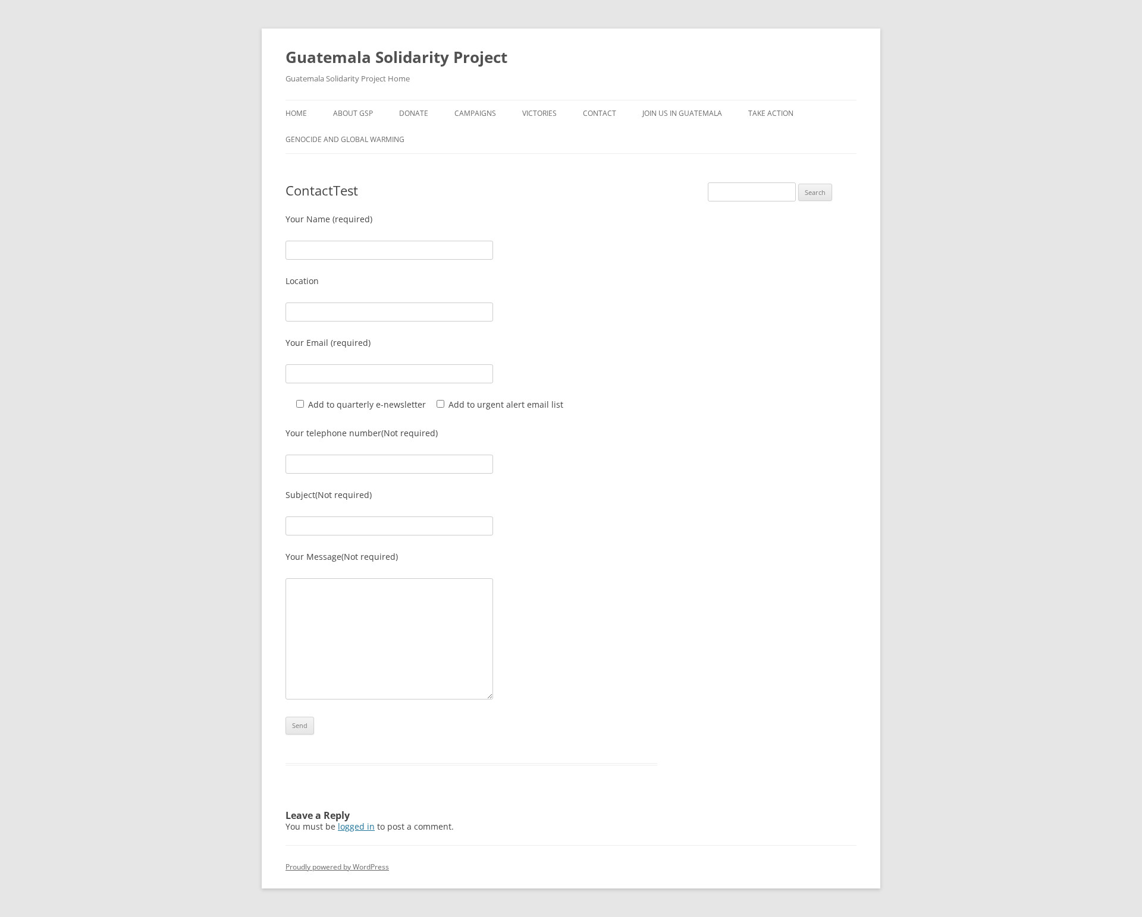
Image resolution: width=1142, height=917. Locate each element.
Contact (599, 113)
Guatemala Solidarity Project (396, 57)
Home (296, 113)
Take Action (770, 113)
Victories (539, 113)
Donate (413, 113)
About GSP (353, 113)
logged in (356, 826)
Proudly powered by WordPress (337, 867)
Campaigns (475, 113)
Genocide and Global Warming (345, 139)
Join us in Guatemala (682, 113)
